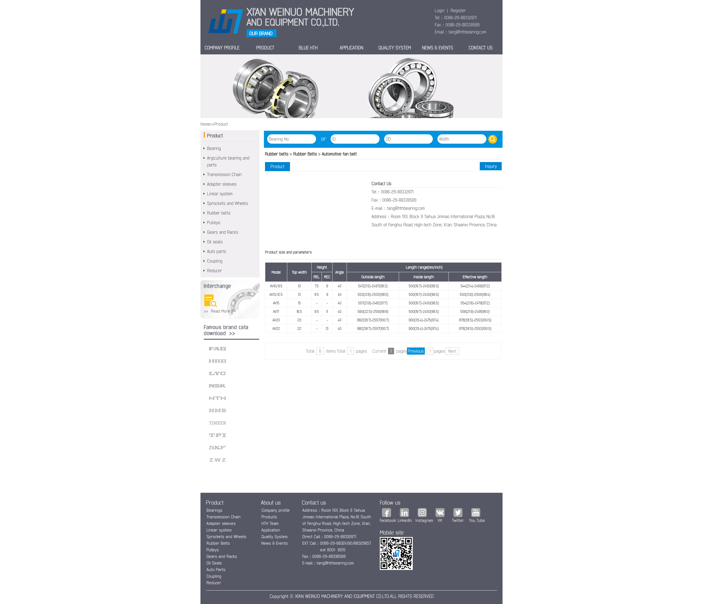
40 (339, 286)
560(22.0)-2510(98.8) (373, 311)
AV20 (276, 320)
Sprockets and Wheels (227, 203)
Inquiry (491, 166)
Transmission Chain (224, 174)
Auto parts (216, 251)
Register (458, 10)
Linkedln (405, 520)
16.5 (299, 311)
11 (327, 311)
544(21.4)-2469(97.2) (475, 286)
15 (299, 303)
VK (440, 520)
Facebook (388, 520)
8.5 (316, 294)
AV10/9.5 (276, 286)
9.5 (316, 311)
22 (299, 328)
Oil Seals (214, 563)
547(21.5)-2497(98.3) (372, 286)
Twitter (458, 520)
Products (269, 516)
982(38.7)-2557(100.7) (373, 320)
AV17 (276, 311)
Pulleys (213, 222)
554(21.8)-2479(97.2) (475, 303)
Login (439, 10)
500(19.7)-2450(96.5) (424, 286)
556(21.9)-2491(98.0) (475, 311)
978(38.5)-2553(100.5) (475, 320)
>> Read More (217, 311)
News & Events (274, 543)
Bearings (214, 510)
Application (351, 47)
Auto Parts (216, 569)
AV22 (276, 328)
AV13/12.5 (276, 294)
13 (299, 294)
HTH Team (269, 523)
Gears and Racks (222, 232)
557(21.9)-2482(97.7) (372, 303)
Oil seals (215, 241)
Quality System (274, 536)
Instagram (424, 520)
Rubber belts (218, 212)
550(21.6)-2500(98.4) (475, 294)
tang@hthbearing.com (467, 31)
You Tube (477, 520)
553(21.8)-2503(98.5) (373, 294)
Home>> (207, 124)
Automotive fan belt (338, 153)
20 (299, 320)
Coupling (214, 260)
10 (299, 286)
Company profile (275, 510)
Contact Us (481, 47)
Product (265, 47)
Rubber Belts (305, 153)
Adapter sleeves (221, 184)
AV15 (276, 303)
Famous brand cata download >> (226, 330)
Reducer (214, 270)
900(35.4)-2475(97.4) (424, 320)
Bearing (214, 148)
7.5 (317, 286)
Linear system (220, 193)
